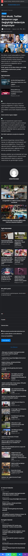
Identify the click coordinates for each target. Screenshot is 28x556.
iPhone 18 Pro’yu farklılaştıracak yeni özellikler (16, 92)
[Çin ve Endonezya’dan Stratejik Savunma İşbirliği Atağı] (6, 391)
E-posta (3, 319)
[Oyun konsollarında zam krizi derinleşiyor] (7, 235)
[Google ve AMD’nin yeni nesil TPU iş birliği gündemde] (7, 271)
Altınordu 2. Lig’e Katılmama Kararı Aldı (17, 423)
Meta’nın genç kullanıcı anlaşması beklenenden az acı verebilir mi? (11, 441)
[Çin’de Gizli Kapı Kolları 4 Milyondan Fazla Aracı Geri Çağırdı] (5, 82)
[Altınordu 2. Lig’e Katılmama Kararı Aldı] (6, 425)
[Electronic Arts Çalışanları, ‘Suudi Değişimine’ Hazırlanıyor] (21, 235)
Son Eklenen (14, 347)
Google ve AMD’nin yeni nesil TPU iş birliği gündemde (6, 277)
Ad (2, 313)
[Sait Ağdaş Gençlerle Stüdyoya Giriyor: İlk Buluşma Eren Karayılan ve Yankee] (6, 376)
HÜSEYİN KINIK (7, 29)
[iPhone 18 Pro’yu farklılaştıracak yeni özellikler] (5, 92)
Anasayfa (5, 10)
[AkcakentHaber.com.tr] (14, 5)
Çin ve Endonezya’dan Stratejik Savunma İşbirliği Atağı (18, 390)
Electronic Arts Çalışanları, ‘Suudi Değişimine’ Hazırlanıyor (20, 243)
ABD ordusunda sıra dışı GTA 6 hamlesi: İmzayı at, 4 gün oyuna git (20, 260)
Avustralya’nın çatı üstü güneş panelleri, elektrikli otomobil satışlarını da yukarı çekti (7, 260)
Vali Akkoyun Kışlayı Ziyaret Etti (16, 430)
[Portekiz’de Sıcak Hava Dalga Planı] (6, 418)
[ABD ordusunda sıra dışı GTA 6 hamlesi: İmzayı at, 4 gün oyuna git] (21, 252)
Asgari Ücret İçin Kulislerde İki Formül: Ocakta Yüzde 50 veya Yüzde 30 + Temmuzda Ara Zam (18, 456)
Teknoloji (10, 10)
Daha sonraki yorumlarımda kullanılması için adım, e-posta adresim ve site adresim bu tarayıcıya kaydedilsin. (13, 334)
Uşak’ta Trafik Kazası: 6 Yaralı (10, 437)
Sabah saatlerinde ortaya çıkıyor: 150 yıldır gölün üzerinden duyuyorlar (14, 383)
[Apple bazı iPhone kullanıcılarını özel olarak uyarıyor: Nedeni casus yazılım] (21, 271)
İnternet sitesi (4, 325)
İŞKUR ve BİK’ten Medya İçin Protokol (17, 464)
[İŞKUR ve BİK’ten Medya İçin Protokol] (6, 465)
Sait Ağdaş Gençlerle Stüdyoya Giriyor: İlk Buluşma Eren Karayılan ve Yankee (18, 376)
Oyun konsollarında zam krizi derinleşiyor (7, 241)
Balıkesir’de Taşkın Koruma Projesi (11, 477)
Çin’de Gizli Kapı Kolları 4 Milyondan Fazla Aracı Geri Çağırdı (18, 82)
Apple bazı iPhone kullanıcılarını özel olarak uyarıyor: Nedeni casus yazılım (21, 278)
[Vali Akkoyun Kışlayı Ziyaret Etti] (6, 432)
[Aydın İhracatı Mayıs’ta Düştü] (6, 404)
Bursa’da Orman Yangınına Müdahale (17, 471)
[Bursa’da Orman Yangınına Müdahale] (6, 472)
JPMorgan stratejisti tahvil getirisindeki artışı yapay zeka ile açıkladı (13, 353)
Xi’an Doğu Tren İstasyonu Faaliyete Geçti (18, 409)
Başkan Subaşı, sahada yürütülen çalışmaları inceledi (11, 363)
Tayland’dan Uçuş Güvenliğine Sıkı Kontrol (14, 358)
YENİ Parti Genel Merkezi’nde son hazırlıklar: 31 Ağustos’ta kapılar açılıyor (14, 397)
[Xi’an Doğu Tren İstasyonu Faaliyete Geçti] (6, 411)
